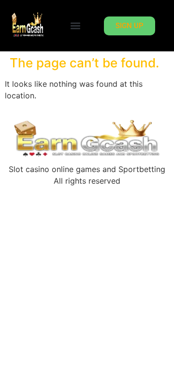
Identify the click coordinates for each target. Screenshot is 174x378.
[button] (75, 26)
